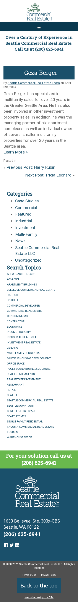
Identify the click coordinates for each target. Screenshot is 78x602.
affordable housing (21, 273)
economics (14, 326)
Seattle (12, 395)
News (20, 240)
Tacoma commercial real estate (30, 426)
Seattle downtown (20, 405)
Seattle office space (21, 410)
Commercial (26, 207)
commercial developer (23, 305)
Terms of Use (29, 574)
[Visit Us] (6, 545)
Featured (23, 214)
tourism (12, 432)
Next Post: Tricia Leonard (48, 175)
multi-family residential (24, 353)
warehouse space (19, 437)
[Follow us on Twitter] (12, 545)
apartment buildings (22, 284)
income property (19, 331)
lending (12, 347)
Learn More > (15, 152)
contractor (16, 321)
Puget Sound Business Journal (28, 368)
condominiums (17, 316)
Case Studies (27, 200)
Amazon (13, 279)
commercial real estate (24, 310)
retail (11, 389)
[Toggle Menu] (39, 27)
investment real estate (24, 342)
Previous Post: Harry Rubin (30, 167)
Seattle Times (16, 416)
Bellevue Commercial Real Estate (31, 289)
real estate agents (21, 374)
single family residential (25, 421)
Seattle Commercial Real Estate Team (34, 83)
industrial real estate (23, 337)
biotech (12, 295)
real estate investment (24, 379)
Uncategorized (28, 260)
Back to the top (39, 585)
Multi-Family (26, 234)
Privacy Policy (48, 574)
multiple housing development (29, 358)
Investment (25, 227)
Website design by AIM (39, 597)
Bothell (13, 300)
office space (15, 363)
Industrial (23, 220)
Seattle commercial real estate (30, 400)
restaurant (15, 384)
